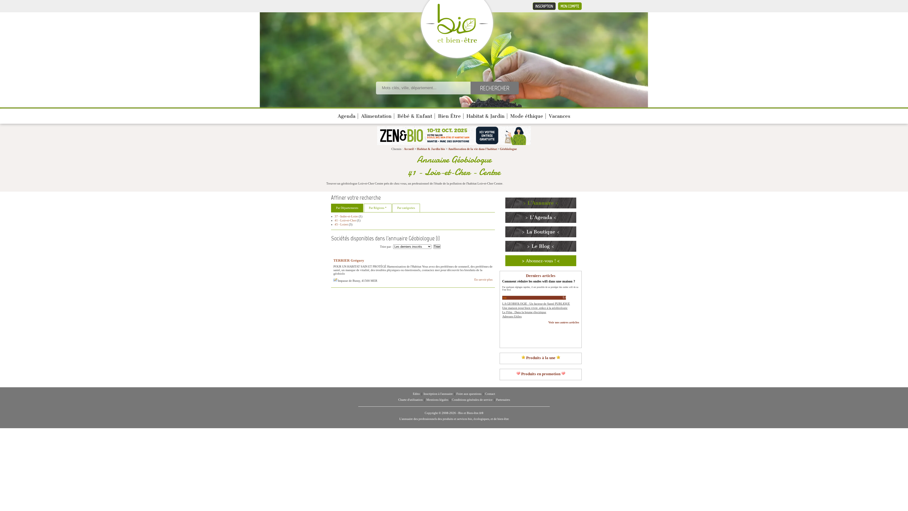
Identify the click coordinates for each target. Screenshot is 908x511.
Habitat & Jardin (486, 116)
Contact (490, 394)
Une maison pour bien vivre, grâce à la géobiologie (535, 308)
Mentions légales (437, 399)
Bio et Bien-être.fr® (471, 413)
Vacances (559, 116)
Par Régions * (378, 208)
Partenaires (503, 399)
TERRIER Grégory (348, 260)
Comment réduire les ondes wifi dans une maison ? (538, 281)
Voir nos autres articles (563, 322)
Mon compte (570, 6)
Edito (416, 394)
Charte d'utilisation (410, 399)
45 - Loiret (341, 224)
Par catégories (406, 208)
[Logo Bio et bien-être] (457, 41)
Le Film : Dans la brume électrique (524, 312)
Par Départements (347, 208)
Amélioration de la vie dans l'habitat (472, 149)
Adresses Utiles (512, 316)
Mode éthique (526, 116)
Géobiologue (508, 149)
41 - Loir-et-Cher (345, 220)
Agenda (346, 116)
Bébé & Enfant (414, 116)
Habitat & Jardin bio (431, 149)
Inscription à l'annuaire (438, 394)
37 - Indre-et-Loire (346, 216)
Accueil (409, 149)
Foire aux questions (468, 394)
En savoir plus (483, 279)
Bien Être (449, 116)
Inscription (544, 6)
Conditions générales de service (472, 399)
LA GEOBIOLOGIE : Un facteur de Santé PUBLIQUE (536, 303)
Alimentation (376, 116)
